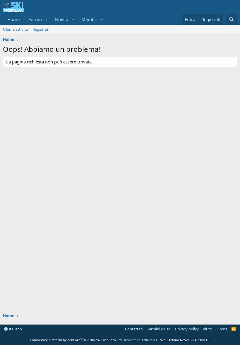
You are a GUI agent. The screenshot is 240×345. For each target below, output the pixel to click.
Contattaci (134, 329)
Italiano (15, 329)
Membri (89, 19)
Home (13, 19)
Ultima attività (15, 29)
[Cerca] (231, 19)
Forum (35, 19)
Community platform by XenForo (76, 340)
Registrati (40, 29)
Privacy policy (187, 329)
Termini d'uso (159, 329)
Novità (61, 19)
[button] (46, 19)
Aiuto (207, 329)
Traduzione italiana (138, 340)
